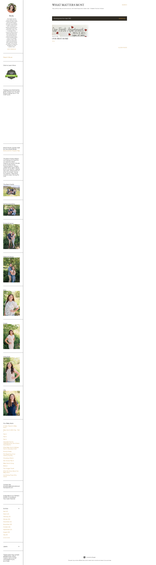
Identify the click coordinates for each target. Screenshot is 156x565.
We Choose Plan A (8, 460)
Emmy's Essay (7, 451)
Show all (122, 18)
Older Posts (122, 47)
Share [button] (53, 41)
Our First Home (60, 38)
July (5, 534)
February (6, 516)
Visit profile (11, 49)
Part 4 (5, 439)
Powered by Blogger (91, 557)
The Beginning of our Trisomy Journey (9, 454)
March (6, 514)
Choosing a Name (8, 458)
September (7, 529)
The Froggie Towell (8, 468)
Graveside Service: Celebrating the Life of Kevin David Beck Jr (11, 443)
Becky (11, 15)
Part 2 (5, 434)
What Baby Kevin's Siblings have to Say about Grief (11, 448)
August (6, 532)
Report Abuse (7, 57)
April (5, 511)
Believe (5, 466)
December (7, 522)
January (6, 519)
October (6, 527)
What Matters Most (68, 5)
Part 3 (5, 436)
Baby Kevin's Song (8, 463)
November (7, 524)
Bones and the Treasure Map (11, 150)
